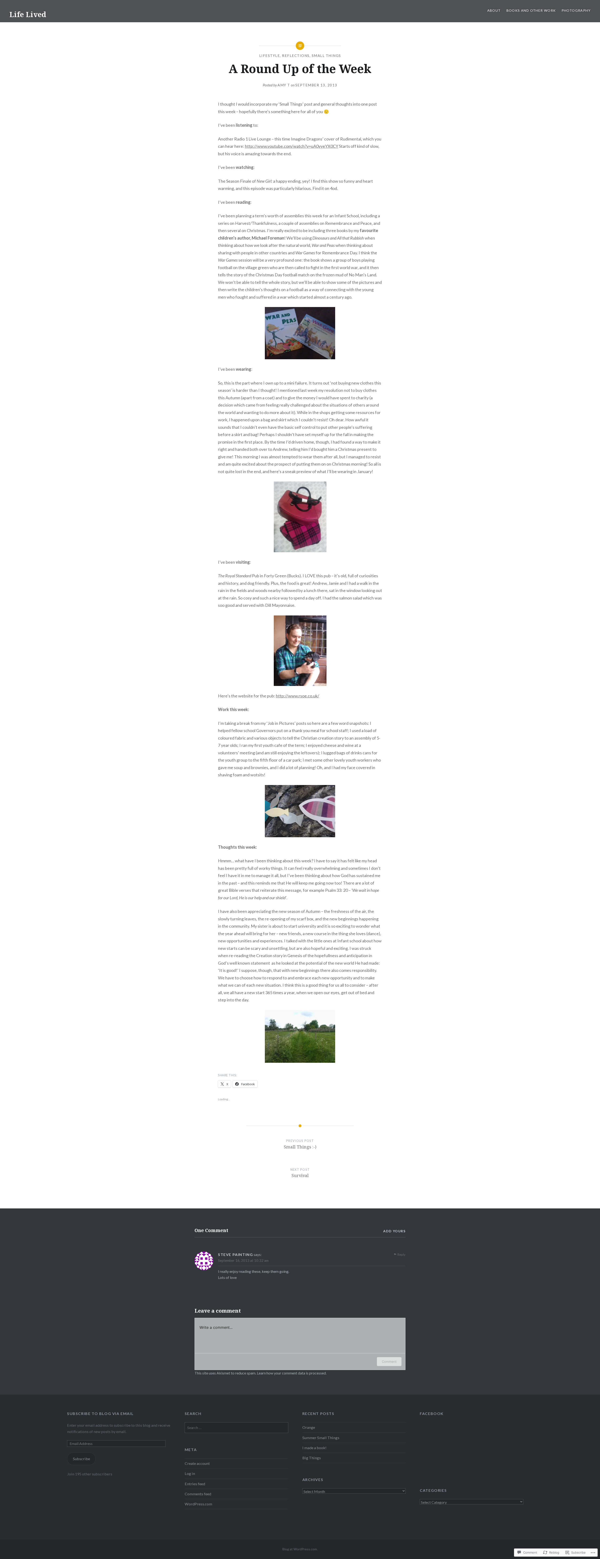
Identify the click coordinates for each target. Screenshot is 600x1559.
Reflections (296, 55)
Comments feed (198, 1494)
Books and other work (531, 10)
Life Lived (27, 14)
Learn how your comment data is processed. (291, 1373)
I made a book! (314, 1447)
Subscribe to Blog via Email (100, 1413)
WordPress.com (198, 1504)
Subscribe (81, 1458)
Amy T (284, 85)
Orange (308, 1427)
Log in (190, 1473)
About (494, 10)
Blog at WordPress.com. (300, 1549)
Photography (576, 10)
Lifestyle (269, 55)
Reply (401, 1254)
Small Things (326, 55)
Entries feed (195, 1483)
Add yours (394, 1231)
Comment (389, 1361)
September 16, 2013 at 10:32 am (243, 1260)
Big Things (311, 1457)
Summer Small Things (320, 1437)
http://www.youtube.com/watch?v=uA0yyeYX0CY (291, 146)
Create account (197, 1463)
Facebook (432, 1413)
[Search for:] (236, 1427)
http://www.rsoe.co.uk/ (297, 695)
